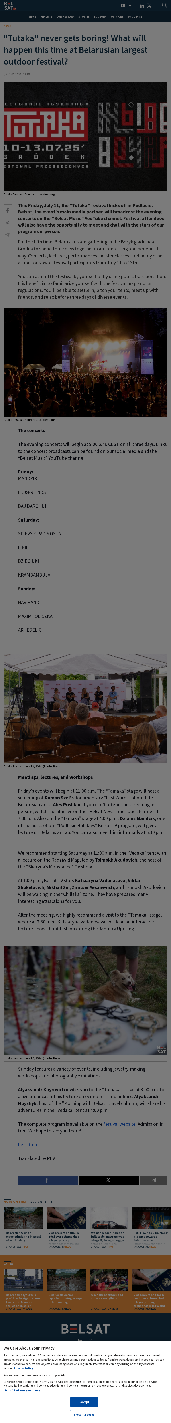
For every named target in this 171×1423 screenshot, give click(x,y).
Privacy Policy (23, 1368)
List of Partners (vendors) (22, 1390)
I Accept (84, 1402)
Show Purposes (84, 1415)
